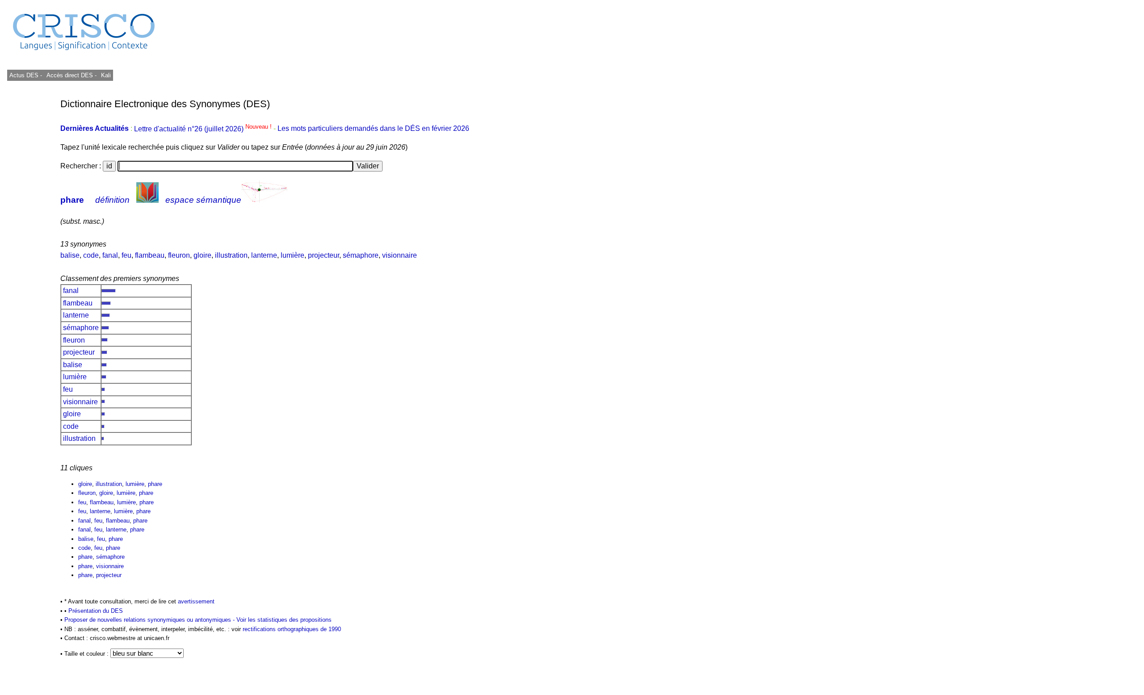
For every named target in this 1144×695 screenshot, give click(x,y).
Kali (106, 75)
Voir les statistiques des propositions (284, 619)
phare (72, 200)
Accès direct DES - (71, 75)
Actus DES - (25, 75)
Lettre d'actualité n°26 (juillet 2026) (203, 129)
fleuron (179, 255)
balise (70, 255)
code (91, 255)
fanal (110, 255)
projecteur (323, 255)
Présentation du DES (95, 610)
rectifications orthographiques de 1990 (292, 629)
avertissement (196, 601)
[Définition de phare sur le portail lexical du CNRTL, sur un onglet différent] (147, 200)
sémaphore (361, 255)
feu (126, 255)
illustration (231, 255)
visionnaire (399, 255)
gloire (202, 255)
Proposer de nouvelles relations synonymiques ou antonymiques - (150, 619)
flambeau (149, 255)
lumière (292, 255)
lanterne (264, 255)
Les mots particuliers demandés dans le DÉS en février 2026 (373, 129)
